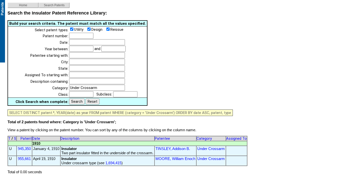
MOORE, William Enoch (175, 158)
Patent (26, 138)
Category (204, 138)
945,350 (24, 148)
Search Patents (54, 5)
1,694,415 (113, 163)
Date (36, 138)
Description (70, 138)
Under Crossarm (211, 148)
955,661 (24, 158)
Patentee (162, 138)
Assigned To (236, 138)
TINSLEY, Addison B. (172, 148)
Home (23, 5)
